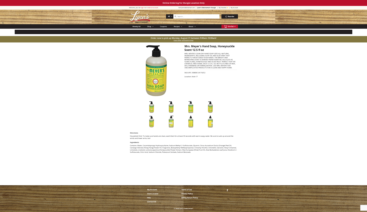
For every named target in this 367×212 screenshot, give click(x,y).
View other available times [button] (183, 40)
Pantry (31, 31)
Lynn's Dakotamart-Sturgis (206, 8)
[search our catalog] (175, 16)
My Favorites (223, 8)
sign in (143, 8)
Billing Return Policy (189, 198)
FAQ (149, 198)
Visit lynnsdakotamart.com (186, 8)
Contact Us (151, 202)
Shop (25, 31)
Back (18, 31)
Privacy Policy (187, 194)
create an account (152, 8)
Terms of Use (186, 190)
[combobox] (169, 16)
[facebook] (227, 190)
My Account (234, 8)
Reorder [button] (231, 16)
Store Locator (152, 194)
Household (41, 31)
